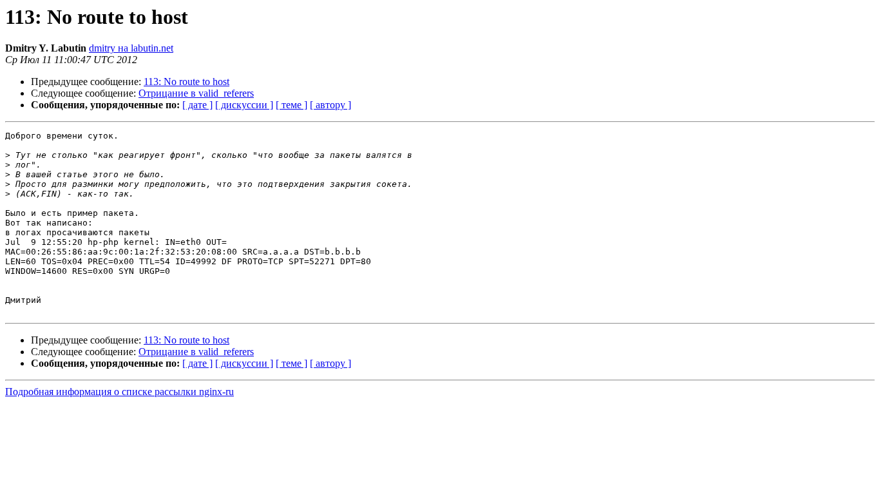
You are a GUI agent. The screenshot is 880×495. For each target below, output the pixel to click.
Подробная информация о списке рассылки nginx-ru (119, 391)
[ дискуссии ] (244, 104)
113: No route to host (186, 81)
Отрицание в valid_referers (196, 93)
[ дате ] (197, 104)
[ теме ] (291, 104)
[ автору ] (330, 104)
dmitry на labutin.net (131, 48)
